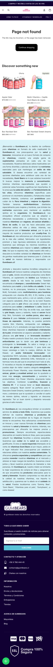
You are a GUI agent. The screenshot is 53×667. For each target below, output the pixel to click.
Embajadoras (9, 600)
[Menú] (3, 10)
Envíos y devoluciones (13, 591)
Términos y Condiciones (14, 595)
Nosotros (7, 586)
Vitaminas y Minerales (32, 17)
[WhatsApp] (6, 661)
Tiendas (7, 604)
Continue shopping (26, 47)
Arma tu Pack (12, 17)
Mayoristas (8, 619)
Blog (6, 624)
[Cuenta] (44, 10)
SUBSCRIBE (26, 548)
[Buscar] (8, 10)
